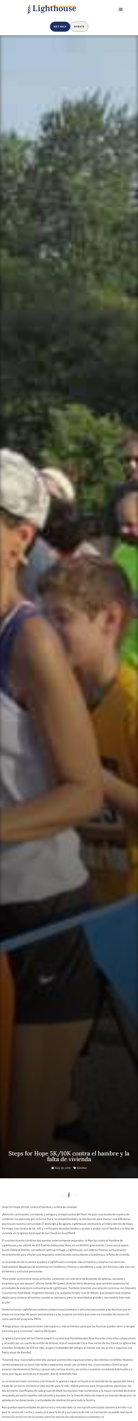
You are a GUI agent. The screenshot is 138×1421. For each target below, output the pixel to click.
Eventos (82, 1168)
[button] (121, 9)
